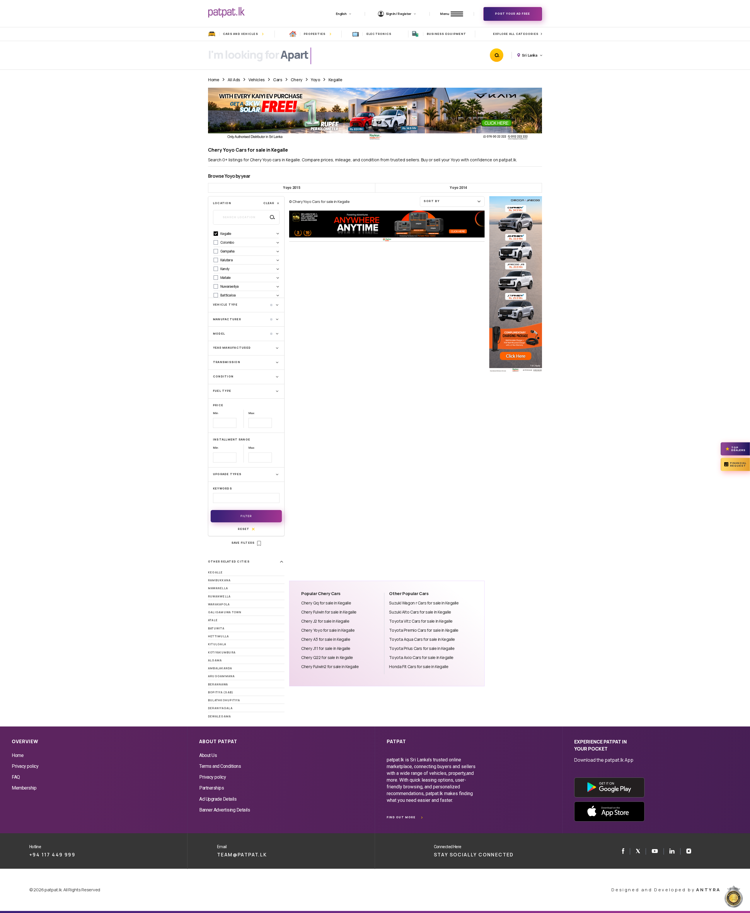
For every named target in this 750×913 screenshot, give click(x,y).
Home (213, 79)
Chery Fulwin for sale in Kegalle (329, 612)
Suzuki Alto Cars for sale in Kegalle (420, 612)
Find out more (401, 817)
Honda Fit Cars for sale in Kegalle (418, 666)
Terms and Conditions (220, 766)
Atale (213, 620)
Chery (297, 79)
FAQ (16, 777)
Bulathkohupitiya (224, 700)
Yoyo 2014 (458, 188)
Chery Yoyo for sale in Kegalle (328, 630)
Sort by (431, 201)
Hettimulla (218, 636)
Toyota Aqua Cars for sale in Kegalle (422, 639)
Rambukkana (219, 580)
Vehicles (256, 79)
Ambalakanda (220, 668)
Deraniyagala (220, 708)
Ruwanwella (219, 596)
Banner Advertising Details (224, 810)
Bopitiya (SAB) (220, 692)
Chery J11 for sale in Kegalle (325, 648)
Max (251, 413)
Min (215, 413)
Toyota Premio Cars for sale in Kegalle (423, 630)
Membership (24, 788)
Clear (268, 203)
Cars (277, 79)
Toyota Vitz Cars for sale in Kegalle (420, 621)
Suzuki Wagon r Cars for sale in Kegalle (423, 603)
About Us (208, 755)
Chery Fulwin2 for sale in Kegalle (330, 666)
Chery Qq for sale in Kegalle (326, 603)
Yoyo (315, 79)
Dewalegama (219, 716)
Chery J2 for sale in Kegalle (325, 621)
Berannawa (218, 684)
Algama (215, 660)
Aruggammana (221, 676)
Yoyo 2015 (291, 188)
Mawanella (218, 588)
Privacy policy (25, 766)
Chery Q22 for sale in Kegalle (327, 657)
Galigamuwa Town (225, 612)
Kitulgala (217, 644)
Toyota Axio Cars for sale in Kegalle (421, 657)
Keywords (222, 488)
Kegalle (335, 79)
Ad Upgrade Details (217, 799)
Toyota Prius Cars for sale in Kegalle (421, 648)
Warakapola (219, 604)
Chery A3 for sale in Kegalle (325, 639)
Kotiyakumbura (222, 652)
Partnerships (211, 788)
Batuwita (216, 628)
